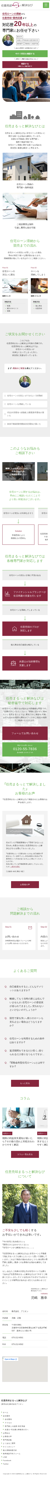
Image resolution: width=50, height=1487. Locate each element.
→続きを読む (15, 866)
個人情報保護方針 (10, 1450)
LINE (5, 1457)
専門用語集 (7, 1440)
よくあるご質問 (9, 1443)
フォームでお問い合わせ (25, 733)
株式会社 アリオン (20, 1311)
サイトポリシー (9, 1447)
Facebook (7, 1460)
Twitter (6, 1464)
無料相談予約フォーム (11, 1454)
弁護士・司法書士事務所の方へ (17, 1430)
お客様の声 (25, 885)
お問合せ (6, 1433)
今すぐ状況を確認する (25, 54)
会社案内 (6, 1416)
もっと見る (25, 1083)
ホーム (5, 1412)
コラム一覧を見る (25, 1154)
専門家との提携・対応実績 (15, 1426)
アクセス (8, 1423)
